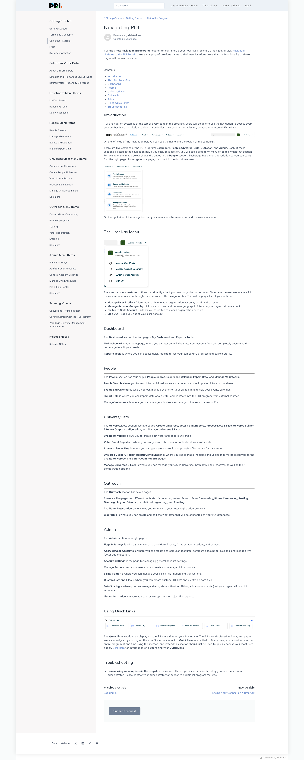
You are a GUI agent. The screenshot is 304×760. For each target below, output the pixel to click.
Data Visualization (59, 112)
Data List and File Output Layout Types (70, 76)
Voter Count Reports (61, 178)
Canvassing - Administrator (64, 310)
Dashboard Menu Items (65, 93)
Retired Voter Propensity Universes (69, 82)
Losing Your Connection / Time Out (233, 692)
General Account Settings (63, 274)
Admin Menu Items (62, 255)
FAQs (52, 46)
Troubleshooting (117, 106)
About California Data (61, 70)
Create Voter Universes (62, 166)
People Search (57, 130)
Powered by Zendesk (275, 757)
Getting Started (134, 18)
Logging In (110, 692)
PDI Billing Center (59, 286)
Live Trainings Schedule (184, 5)
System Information (60, 53)
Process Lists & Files (61, 184)
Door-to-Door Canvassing (63, 214)
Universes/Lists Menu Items (68, 159)
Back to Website (61, 743)
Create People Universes (63, 172)
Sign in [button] (248, 5)
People (112, 87)
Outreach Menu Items (64, 207)
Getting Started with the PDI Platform (70, 316)
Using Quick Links (118, 102)
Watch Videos (210, 5)
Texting (53, 226)
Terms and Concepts (61, 34)
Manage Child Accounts (62, 280)
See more (54, 196)
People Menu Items (62, 123)
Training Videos (60, 303)
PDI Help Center (113, 18)
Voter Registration (59, 232)
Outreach (113, 95)
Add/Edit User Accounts (62, 268)
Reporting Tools (58, 106)
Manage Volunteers (60, 136)
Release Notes (59, 336)
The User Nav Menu (119, 80)
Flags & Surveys (58, 262)
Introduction (115, 76)
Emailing (54, 238)
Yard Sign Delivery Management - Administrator (68, 324)
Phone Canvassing (59, 220)
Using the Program (157, 18)
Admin (111, 99)
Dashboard (114, 83)
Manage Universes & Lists (63, 190)
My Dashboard (57, 100)
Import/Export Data (60, 148)
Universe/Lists (116, 91)
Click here (119, 647)
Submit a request (124, 711)
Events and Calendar (61, 142)
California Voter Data (64, 63)
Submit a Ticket (231, 5)
